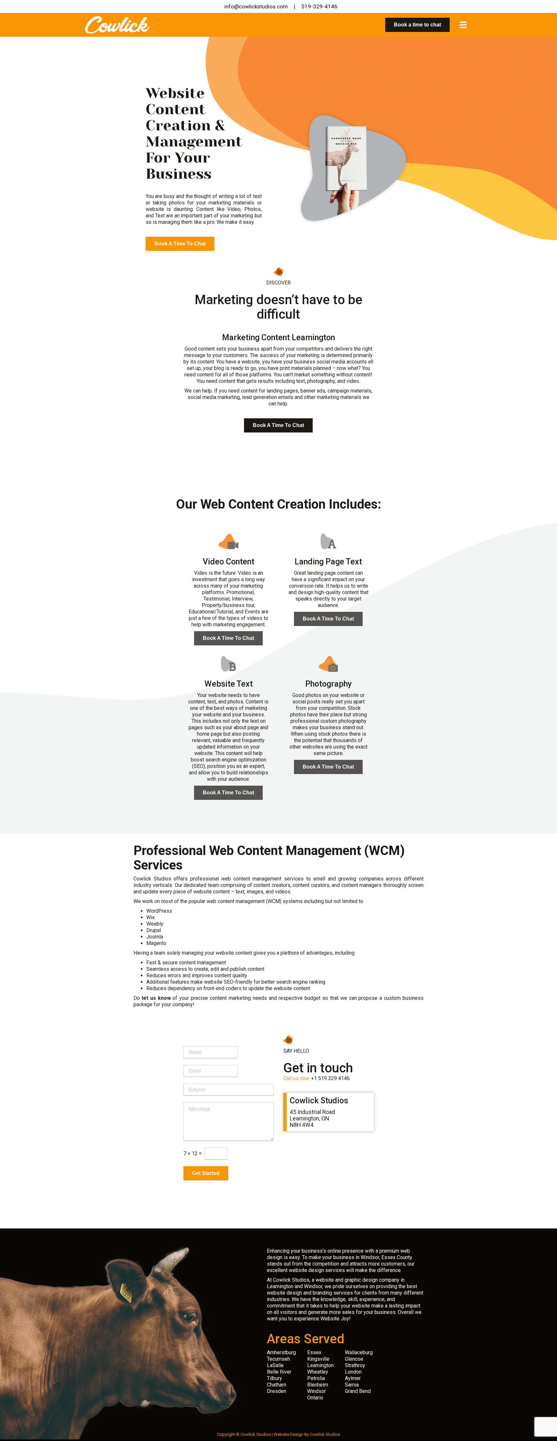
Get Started (206, 1173)
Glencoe (354, 1359)
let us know (156, 998)
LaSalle (275, 1365)
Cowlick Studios (325, 1434)
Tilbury (274, 1378)
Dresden (276, 1391)
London (353, 1372)
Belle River (279, 1372)
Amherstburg (281, 1352)
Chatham (276, 1385)
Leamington (320, 1365)
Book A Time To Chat (180, 243)
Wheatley (317, 1372)
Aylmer (353, 1378)
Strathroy (355, 1365)
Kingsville (318, 1359)
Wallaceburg (359, 1352)
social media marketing (214, 397)
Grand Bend (358, 1391)
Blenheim (317, 1385)
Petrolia (316, 1378)
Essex (314, 1352)
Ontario (315, 1398)
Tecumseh (278, 1359)
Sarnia (352, 1385)
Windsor (316, 1391)
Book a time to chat (417, 24)
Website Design (288, 1434)
